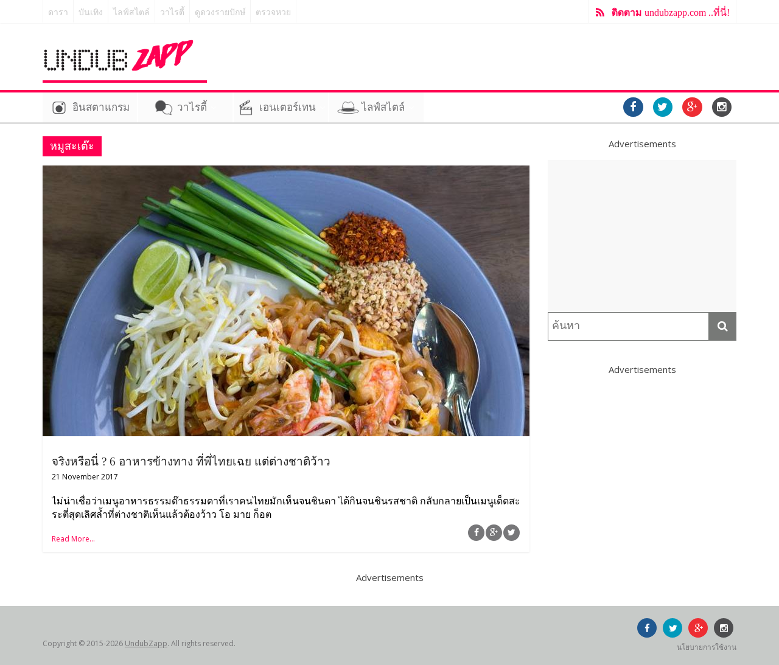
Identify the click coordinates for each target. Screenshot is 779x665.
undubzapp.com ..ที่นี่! (671, 12)
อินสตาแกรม (101, 107)
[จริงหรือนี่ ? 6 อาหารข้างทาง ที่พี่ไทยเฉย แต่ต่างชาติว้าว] (286, 172)
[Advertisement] (642, 236)
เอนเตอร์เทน (287, 107)
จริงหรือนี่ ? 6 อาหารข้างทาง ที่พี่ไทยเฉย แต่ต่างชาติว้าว (191, 461)
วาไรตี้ (172, 12)
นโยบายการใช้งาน (706, 647)
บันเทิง (91, 12)
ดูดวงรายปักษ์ (220, 12)
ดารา (58, 12)
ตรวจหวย (273, 12)
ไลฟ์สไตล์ (131, 12)
